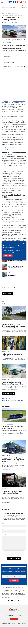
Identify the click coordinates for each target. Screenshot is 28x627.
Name (3, 529)
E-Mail (3, 523)
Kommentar (4, 534)
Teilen (15, 62)
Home (3, 13)
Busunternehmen (20, 127)
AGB (9, 623)
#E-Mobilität (20, 400)
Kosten (5, 158)
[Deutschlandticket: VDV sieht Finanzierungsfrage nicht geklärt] (14, 371)
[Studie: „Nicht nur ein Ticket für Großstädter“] (14, 343)
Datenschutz (14, 623)
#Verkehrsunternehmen (11, 399)
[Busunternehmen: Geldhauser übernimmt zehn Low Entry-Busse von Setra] (14, 447)
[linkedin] (19, 600)
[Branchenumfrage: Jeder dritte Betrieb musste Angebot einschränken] (14, 480)
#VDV (4, 304)
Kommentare (7, 62)
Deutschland (5, 129)
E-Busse (14, 147)
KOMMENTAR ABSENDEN (14, 558)
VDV (3, 102)
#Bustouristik (10, 424)
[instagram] (15, 600)
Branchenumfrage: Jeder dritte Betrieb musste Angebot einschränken (12, 493)
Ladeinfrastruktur (12, 227)
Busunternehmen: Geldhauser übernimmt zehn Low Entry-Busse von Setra (13, 459)
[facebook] (8, 600)
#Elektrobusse (5, 400)
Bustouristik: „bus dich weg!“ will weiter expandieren (12, 427)
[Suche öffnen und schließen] (25, 2)
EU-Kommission (16, 171)
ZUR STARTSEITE (7, 293)
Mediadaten (10, 615)
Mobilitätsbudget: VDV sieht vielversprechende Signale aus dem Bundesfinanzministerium (13, 326)
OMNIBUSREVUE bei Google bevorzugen (13, 66)
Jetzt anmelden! (7, 255)
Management (15, 13)
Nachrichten (8, 13)
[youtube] (12, 600)
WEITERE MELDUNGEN (8, 393)
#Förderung (13, 400)
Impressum (4, 623)
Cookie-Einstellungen (22, 623)
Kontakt (19, 615)
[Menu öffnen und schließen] (2, 2)
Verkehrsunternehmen (19, 101)
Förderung (4, 104)
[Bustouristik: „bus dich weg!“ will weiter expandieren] (14, 415)
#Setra (8, 455)
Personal (4, 165)
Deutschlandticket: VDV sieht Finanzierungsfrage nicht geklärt (12, 383)
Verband (6, 101)
